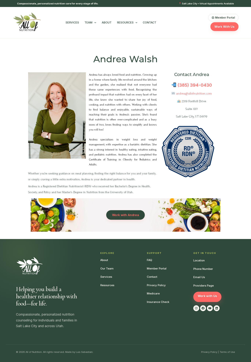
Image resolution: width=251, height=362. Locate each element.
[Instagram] (196, 308)
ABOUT (107, 22)
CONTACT (149, 22)
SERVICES (72, 22)
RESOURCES (125, 22)
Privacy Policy (209, 351)
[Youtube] (210, 308)
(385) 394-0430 (195, 85)
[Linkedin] (217, 308)
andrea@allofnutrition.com (194, 93)
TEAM (88, 22)
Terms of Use (227, 351)
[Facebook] (203, 308)
